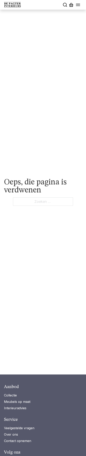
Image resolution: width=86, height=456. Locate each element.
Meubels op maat (17, 402)
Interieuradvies (15, 408)
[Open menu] (78, 4)
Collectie (10, 395)
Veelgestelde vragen (19, 428)
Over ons (11, 434)
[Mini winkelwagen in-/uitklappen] (71, 5)
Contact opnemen (17, 441)
